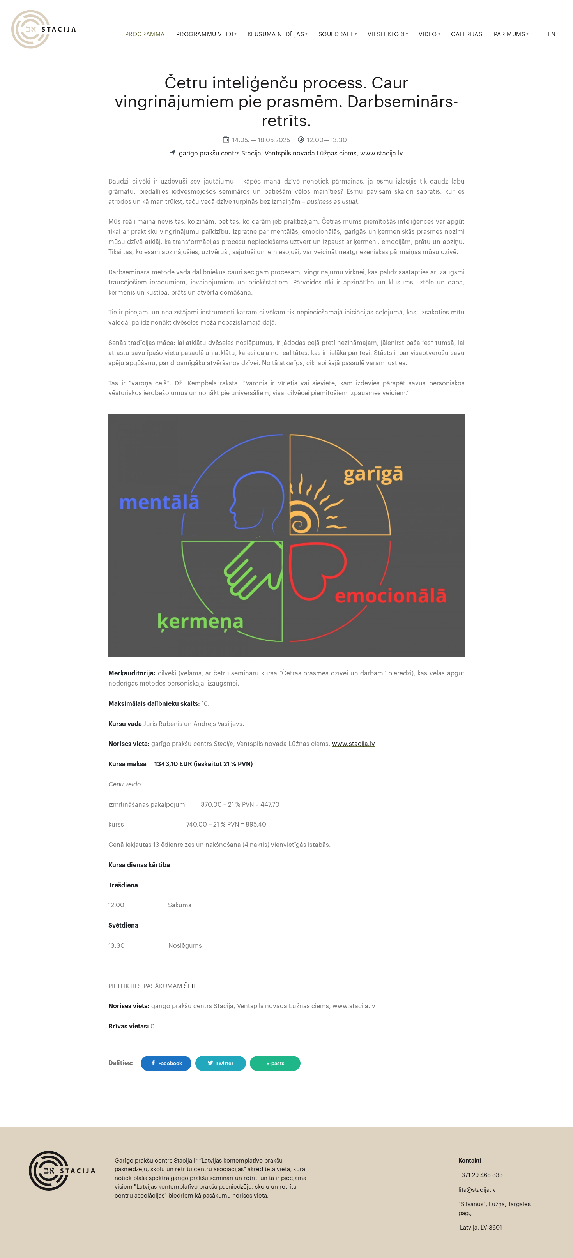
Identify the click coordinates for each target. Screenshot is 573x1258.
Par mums (509, 34)
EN (552, 34)
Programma (145, 34)
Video (428, 34)
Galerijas (466, 34)
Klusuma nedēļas (276, 34)
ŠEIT (190, 986)
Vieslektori (386, 34)
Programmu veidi (204, 34)
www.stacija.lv (353, 744)
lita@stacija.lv (477, 1190)
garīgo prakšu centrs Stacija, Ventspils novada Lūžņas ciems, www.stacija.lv (291, 153)
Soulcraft (336, 34)
